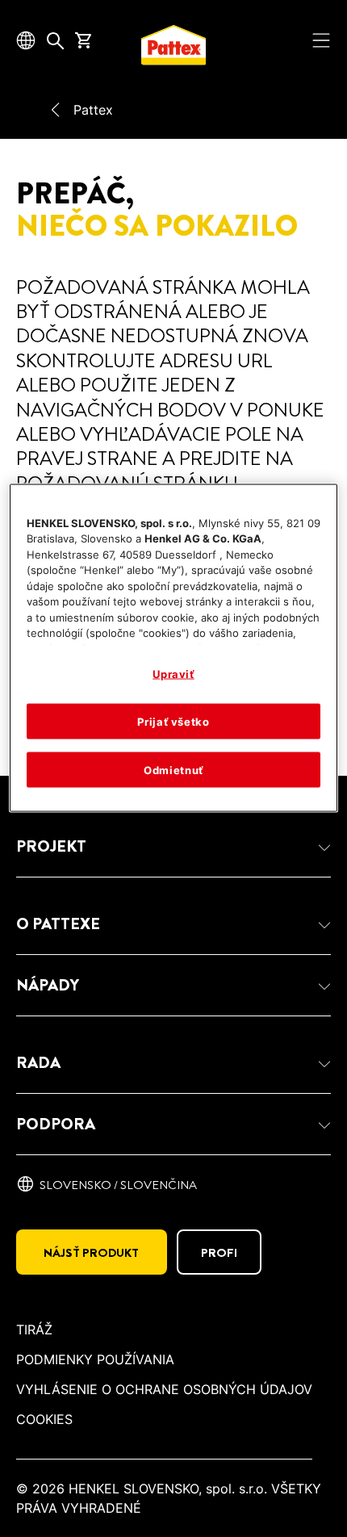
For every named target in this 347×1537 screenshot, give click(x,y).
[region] (174, 648)
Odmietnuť (173, 770)
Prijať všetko (173, 720)
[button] (173, 847)
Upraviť (173, 673)
